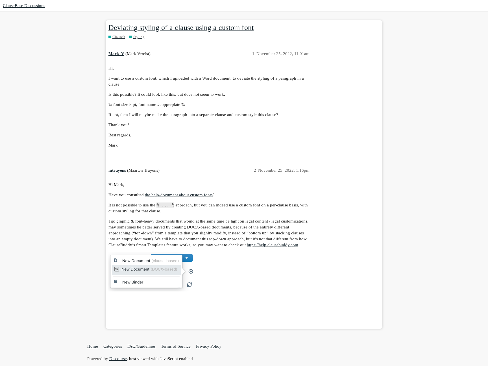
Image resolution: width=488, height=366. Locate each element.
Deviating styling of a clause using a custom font (181, 27)
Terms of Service (176, 346)
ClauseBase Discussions (24, 5)
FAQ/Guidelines (141, 346)
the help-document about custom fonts (179, 195)
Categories (112, 346)
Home (92, 346)
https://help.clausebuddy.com (272, 245)
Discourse (118, 358)
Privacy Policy (208, 346)
